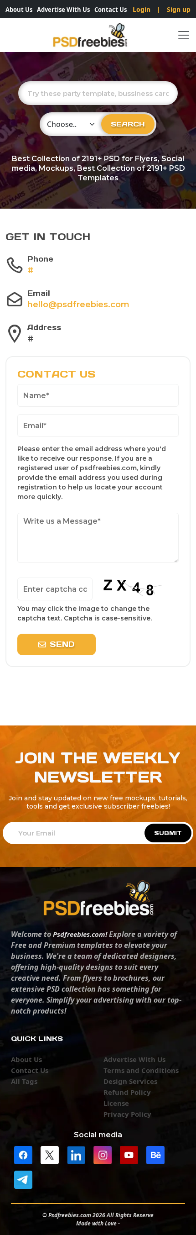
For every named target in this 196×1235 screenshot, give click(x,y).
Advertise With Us (63, 9)
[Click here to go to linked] (76, 1154)
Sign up (179, 9)
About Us (18, 9)
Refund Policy (127, 1092)
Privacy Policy (127, 1114)
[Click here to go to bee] (155, 1154)
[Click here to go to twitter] (49, 1154)
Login (141, 9)
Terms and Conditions (141, 1070)
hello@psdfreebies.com (78, 305)
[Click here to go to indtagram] (102, 1154)
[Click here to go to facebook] (23, 1154)
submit (168, 833)
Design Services (130, 1081)
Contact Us (110, 9)
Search (128, 124)
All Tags (24, 1081)
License (116, 1103)
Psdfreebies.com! (80, 934)
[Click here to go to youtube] (129, 1154)
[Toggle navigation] (183, 35)
